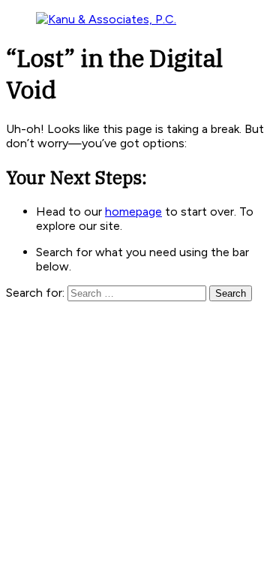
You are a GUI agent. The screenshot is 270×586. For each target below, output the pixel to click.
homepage (133, 211)
